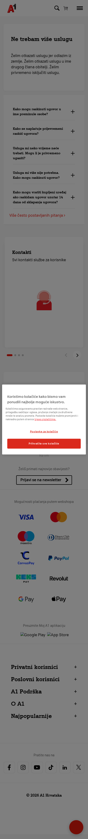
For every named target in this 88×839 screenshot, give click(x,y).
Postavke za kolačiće (44, 431)
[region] (44, 420)
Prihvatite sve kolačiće (44, 443)
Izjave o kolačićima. (45, 419)
